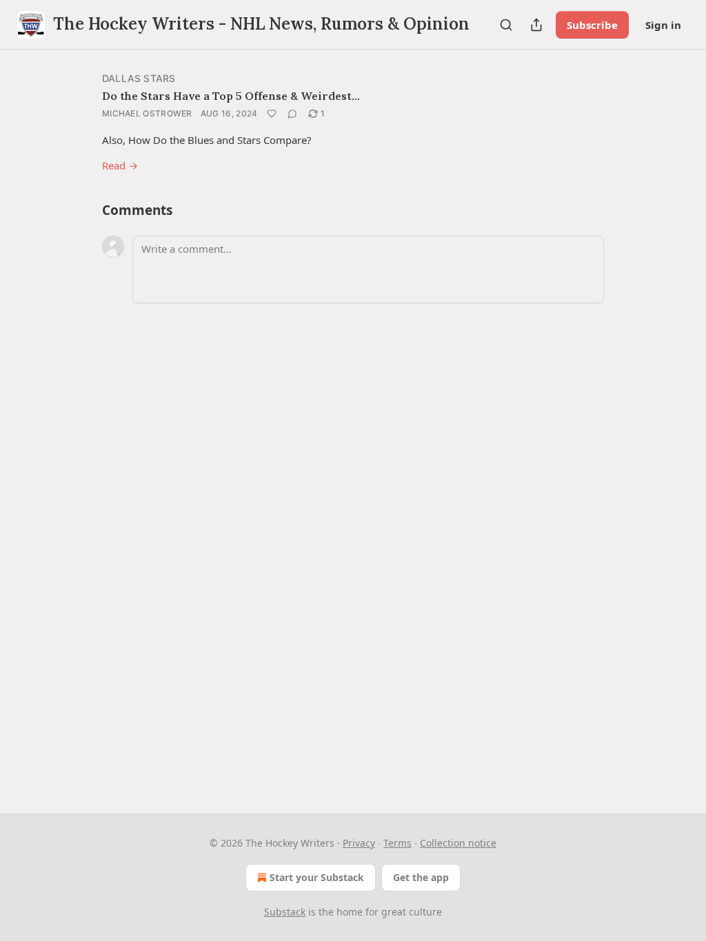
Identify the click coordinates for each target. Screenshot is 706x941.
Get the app (421, 877)
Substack (284, 911)
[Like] (272, 113)
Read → (120, 165)
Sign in (663, 25)
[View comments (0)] (292, 113)
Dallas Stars (138, 78)
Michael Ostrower (147, 113)
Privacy (359, 842)
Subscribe (592, 25)
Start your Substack (317, 877)
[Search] (506, 25)
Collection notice (458, 842)
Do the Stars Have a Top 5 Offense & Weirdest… (231, 96)
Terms (397, 842)
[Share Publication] (536, 25)
